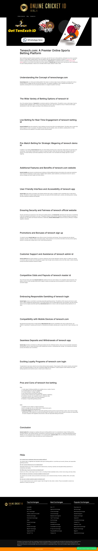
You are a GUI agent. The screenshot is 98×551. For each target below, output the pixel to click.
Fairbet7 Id (76, 522)
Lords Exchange (54, 511)
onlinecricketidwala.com (48, 549)
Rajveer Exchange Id (55, 515)
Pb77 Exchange (31, 511)
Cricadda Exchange (79, 520)
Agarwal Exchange (55, 509)
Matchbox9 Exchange (79, 511)
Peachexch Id (77, 507)
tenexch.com (69, 59)
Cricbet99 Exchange (55, 526)
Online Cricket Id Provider (33, 513)
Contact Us (32, 16)
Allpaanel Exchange (79, 533)
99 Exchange (77, 509)
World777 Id (30, 533)
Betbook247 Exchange (79, 526)
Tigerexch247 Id (31, 531)
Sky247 (28, 524)
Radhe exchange (31, 515)
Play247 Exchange (78, 528)
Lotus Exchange (54, 513)
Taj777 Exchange (54, 518)
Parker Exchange (31, 522)
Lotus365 (29, 507)
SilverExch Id (53, 522)
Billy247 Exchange (31, 528)
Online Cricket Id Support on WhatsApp (87, 548)
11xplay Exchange (78, 515)
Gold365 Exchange (55, 524)
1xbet (28, 520)
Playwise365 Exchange (56, 531)
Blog (28, 16)
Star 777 (52, 507)
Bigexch (76, 531)
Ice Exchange (53, 520)
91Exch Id (29, 509)
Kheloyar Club (77, 524)
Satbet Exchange (31, 526)
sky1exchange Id (78, 513)
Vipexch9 (76, 518)
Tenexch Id (53, 533)
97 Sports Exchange (55, 528)
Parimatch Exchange (32, 518)
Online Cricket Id (21, 16)
